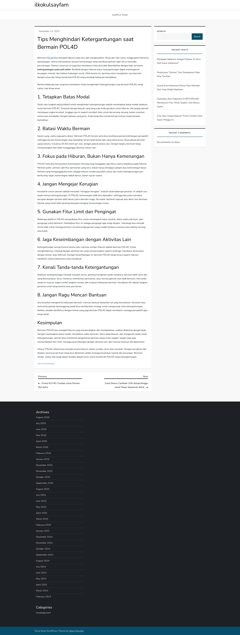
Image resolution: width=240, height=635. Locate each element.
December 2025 (44, 465)
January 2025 (42, 530)
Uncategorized (46, 364)
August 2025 (42, 489)
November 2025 (44, 471)
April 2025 (41, 513)
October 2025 (43, 477)
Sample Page (120, 15)
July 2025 (41, 495)
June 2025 (41, 501)
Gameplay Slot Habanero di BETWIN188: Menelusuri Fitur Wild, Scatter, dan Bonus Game (178, 102)
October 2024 (43, 548)
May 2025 (41, 507)
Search (161, 31)
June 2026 (41, 429)
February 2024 (43, 596)
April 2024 (41, 584)
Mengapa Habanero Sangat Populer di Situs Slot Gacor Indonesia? (179, 61)
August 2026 (42, 417)
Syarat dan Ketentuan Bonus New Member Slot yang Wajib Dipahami (178, 87)
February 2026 (43, 453)
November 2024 (44, 542)
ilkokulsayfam (52, 4)
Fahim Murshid (76, 630)
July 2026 (41, 423)
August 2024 (42, 560)
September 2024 (44, 554)
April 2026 (41, 441)
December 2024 (44, 536)
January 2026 (42, 459)
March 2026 (42, 447)
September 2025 (44, 483)
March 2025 (42, 518)
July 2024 (41, 566)
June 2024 (41, 572)
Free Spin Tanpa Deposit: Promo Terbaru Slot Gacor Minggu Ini (179, 117)
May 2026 (41, 435)
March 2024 (42, 590)
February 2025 (43, 524)
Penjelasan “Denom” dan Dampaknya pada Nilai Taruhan (178, 74)
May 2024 (41, 578)
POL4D (50, 57)
